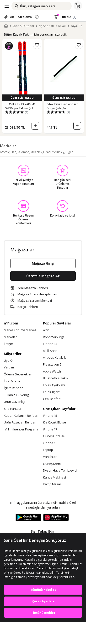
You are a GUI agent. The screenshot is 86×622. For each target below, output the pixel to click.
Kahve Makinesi (54, 477)
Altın (46, 330)
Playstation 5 (52, 365)
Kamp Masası (52, 484)
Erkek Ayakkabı (54, 385)
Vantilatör (50, 457)
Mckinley (36, 152)
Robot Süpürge (53, 337)
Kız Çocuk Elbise (54, 422)
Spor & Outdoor (23, 26)
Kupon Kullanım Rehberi (21, 416)
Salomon (23, 152)
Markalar (10, 337)
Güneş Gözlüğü (54, 436)
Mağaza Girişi (43, 263)
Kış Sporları (46, 26)
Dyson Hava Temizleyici (60, 471)
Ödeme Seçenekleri (18, 374)
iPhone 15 (50, 416)
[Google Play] (28, 518)
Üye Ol (8, 361)
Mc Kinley (58, 152)
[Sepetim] (78, 6)
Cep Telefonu (52, 399)
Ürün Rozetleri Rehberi (20, 422)
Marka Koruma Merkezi (20, 330)
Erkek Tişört (51, 392)
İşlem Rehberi (13, 388)
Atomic (5, 152)
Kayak (62, 26)
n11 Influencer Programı (21, 429)
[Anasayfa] (6, 26)
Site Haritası (12, 409)
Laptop (48, 450)
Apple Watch (52, 371)
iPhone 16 (50, 443)
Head (47, 152)
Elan (13, 152)
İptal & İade (12, 381)
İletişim (9, 344)
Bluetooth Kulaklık (56, 378)
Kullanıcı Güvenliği (17, 395)
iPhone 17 (50, 429)
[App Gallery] (56, 518)
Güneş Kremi (52, 464)
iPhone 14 (50, 344)
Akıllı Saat (50, 351)
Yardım (9, 367)
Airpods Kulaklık (54, 358)
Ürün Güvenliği (14, 402)
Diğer (69, 152)
